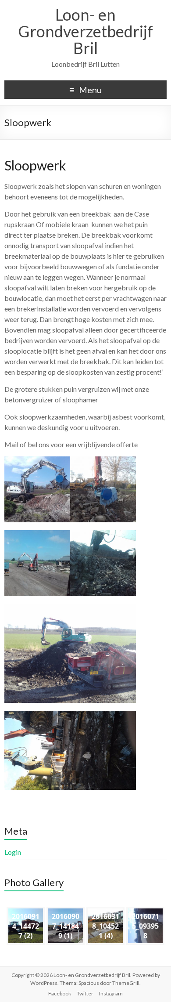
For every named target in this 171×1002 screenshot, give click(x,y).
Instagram (111, 993)
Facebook (59, 993)
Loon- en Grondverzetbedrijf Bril (85, 31)
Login (12, 852)
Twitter (85, 993)
